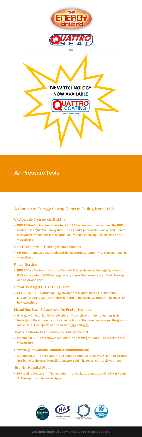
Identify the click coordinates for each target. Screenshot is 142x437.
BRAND (52, 431)
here (30, 239)
